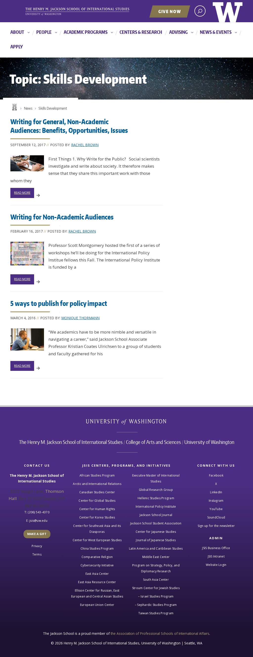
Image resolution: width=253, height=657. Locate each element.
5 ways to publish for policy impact (58, 303)
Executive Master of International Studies (156, 478)
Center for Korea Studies (97, 517)
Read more (22, 193)
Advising (178, 32)
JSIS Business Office (216, 548)
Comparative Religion (97, 557)
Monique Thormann (80, 318)
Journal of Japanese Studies (156, 540)
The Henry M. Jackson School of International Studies (71, 442)
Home (14, 107)
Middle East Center (156, 557)
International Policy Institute (156, 506)
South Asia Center (156, 579)
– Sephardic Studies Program (156, 605)
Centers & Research (141, 32)
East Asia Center (97, 574)
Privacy (37, 546)
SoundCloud (216, 517)
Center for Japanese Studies (156, 532)
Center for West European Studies (97, 540)
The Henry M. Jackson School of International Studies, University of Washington (85, 12)
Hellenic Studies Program (156, 498)
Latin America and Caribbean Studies (156, 548)
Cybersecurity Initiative (97, 565)
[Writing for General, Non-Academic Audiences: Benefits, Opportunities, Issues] (27, 163)
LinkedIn (216, 492)
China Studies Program (97, 548)
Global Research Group (156, 490)
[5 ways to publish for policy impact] (27, 339)
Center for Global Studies (97, 500)
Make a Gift (37, 534)
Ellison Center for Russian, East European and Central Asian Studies (97, 593)
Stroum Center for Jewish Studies (156, 588)
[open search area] (200, 11)
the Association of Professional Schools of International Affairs (160, 633)
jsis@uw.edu (38, 520)
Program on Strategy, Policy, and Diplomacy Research (156, 568)
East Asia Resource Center (97, 582)
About (17, 32)
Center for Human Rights (97, 509)
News (28, 108)
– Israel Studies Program (155, 596)
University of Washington (228, 11)
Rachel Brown (85, 144)
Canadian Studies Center (97, 492)
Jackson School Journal (156, 515)
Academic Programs (85, 32)
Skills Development (53, 108)
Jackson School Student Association (156, 523)
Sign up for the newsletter (216, 526)
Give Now (169, 11)
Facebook (216, 475)
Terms (37, 554)
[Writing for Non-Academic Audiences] (27, 253)
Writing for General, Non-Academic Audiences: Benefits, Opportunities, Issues (69, 125)
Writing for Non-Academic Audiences (62, 217)
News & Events (216, 32)
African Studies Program (97, 475)
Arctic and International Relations (97, 484)
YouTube (216, 509)
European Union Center (97, 605)
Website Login (216, 565)
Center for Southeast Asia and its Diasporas (97, 529)
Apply (16, 46)
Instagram (216, 500)
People (44, 32)
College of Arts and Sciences (153, 442)
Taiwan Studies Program (156, 613)
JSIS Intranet (216, 556)
